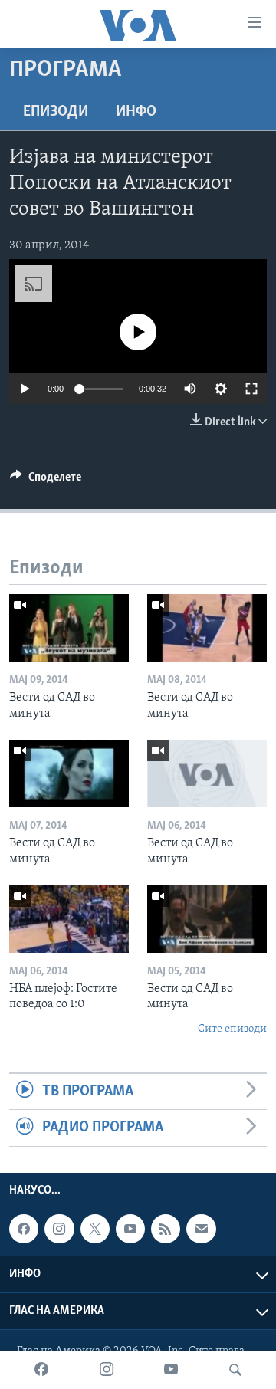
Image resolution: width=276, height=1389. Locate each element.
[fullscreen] (251, 388)
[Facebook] (41, 1370)
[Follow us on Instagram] (59, 1228)
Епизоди (55, 112)
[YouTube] (171, 1370)
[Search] (235, 1370)
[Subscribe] (200, 1228)
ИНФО (136, 112)
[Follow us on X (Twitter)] (95, 1228)
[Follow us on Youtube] (130, 1228)
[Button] (45, 480)
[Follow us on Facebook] (23, 1228)
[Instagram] (106, 1370)
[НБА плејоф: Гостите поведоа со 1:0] (69, 919)
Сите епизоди (232, 1029)
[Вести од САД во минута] (69, 628)
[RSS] (165, 1228)
